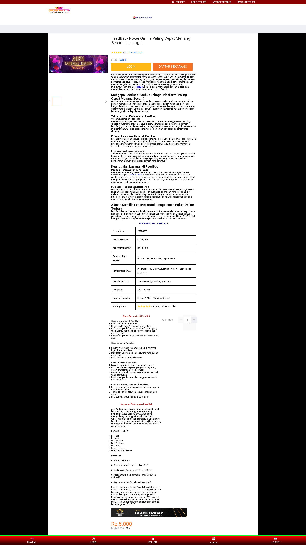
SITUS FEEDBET (198, 2)
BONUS (213, 542)
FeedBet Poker (135, 174)
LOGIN (93, 542)
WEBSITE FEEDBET (222, 2)
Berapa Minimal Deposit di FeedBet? (131, 465)
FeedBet (122, 60)
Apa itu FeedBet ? (122, 460)
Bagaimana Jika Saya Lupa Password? (132, 482)
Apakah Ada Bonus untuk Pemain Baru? (133, 470)
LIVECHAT (276, 542)
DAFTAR (152, 542)
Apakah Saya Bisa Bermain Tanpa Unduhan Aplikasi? (133, 476)
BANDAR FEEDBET (246, 2)
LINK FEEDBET (178, 2)
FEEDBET (31, 542)
